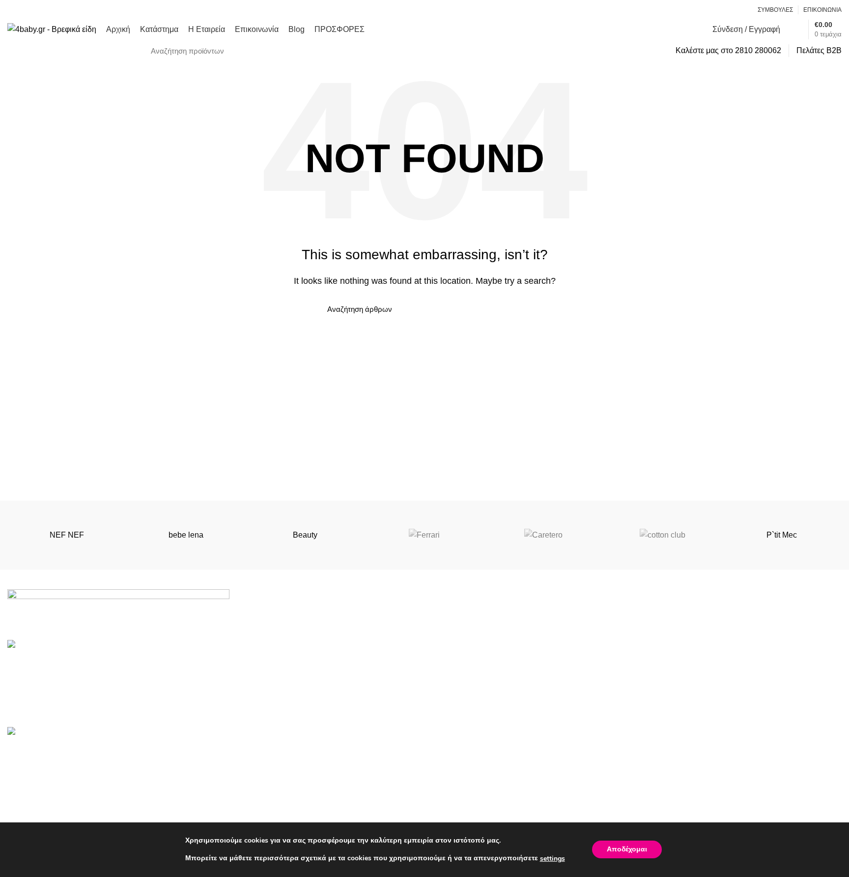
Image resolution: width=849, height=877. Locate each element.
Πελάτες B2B (819, 50)
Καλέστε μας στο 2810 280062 (728, 50)
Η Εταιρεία (662, 790)
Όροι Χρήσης (455, 753)
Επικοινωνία (666, 808)
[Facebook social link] (719, 9)
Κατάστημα (663, 771)
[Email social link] (730, 9)
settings (552, 858)
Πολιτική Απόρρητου (467, 771)
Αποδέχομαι (627, 849)
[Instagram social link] (742, 9)
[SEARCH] (652, 50)
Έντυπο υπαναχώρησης (474, 790)
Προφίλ (444, 808)
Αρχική (656, 753)
